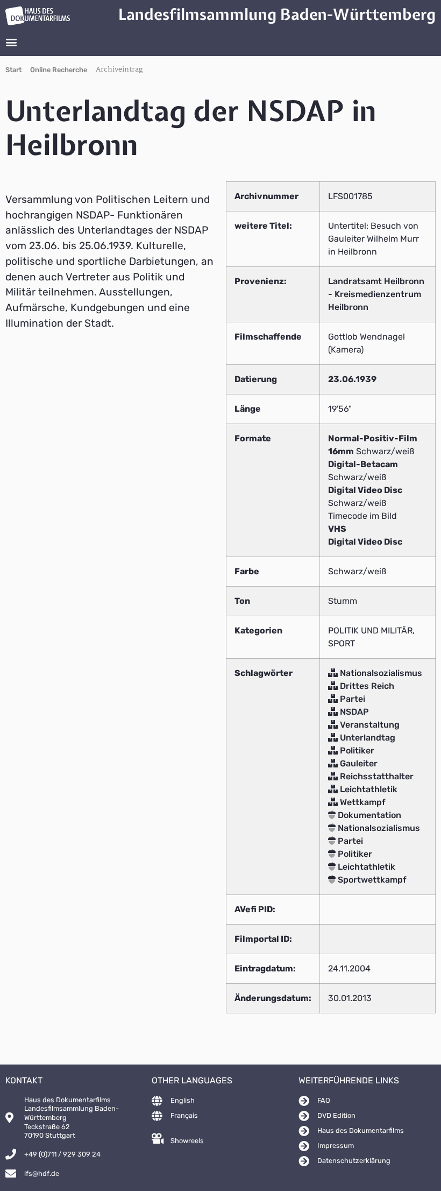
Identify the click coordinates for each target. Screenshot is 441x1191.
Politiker (356, 750)
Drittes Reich (366, 686)
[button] (11, 42)
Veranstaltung (369, 725)
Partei (351, 699)
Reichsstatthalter (376, 776)
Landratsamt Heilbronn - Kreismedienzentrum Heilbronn (376, 294)
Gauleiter (358, 763)
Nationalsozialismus (380, 673)
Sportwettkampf (371, 880)
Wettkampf (362, 802)
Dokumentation (368, 815)
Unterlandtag (366, 737)
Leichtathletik (367, 789)
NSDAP (353, 712)
